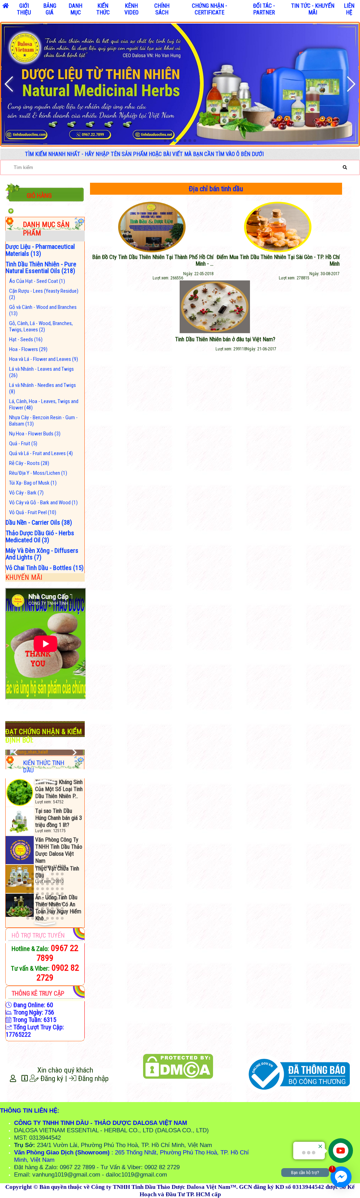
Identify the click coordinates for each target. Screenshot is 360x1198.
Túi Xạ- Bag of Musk (33, 483)
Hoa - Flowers (28, 349)
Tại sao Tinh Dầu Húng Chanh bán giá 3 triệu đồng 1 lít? (58, 789)
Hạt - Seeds (26, 339)
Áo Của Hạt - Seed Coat (37, 281)
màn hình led (178, 1090)
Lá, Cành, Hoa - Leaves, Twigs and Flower (43, 404)
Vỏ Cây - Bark (26, 493)
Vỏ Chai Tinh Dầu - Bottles (45, 567)
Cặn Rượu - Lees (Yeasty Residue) (43, 294)
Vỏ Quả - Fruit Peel (32, 512)
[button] (165, 140)
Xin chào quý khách (65, 1070)
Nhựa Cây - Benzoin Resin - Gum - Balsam (43, 420)
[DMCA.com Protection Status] (178, 1066)
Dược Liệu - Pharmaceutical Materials (40, 250)
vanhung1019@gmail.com (66, 1174)
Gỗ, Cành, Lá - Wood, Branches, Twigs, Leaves (41, 326)
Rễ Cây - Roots (29, 463)
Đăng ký (51, 1078)
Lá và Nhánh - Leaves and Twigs (41, 372)
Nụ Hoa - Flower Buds (34, 433)
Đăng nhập (92, 1078)
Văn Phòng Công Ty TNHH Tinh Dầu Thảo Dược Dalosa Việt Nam (58, 821)
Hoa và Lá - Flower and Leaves (43, 359)
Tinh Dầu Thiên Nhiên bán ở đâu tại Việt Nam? (225, 339)
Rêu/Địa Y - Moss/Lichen (38, 473)
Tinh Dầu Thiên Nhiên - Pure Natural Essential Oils (41, 267)
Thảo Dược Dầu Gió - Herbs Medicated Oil (40, 536)
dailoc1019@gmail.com (136, 1174)
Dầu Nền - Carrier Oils (39, 522)
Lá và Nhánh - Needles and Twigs (42, 388)
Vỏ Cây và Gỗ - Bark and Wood (43, 502)
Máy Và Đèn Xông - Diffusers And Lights (42, 553)
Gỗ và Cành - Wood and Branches (43, 310)
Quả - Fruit (23, 443)
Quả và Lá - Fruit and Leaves (41, 453)
